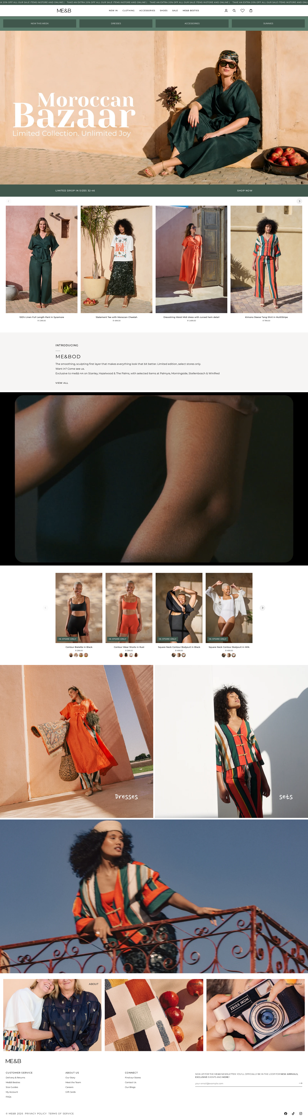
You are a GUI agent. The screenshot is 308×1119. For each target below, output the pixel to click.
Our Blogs (130, 1087)
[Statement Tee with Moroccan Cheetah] (116, 259)
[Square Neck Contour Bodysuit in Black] (174, 655)
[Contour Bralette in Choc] (81, 655)
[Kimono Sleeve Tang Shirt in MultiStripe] (266, 259)
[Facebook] (285, 1113)
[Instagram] (300, 1113)
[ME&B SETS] (231, 741)
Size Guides (12, 1087)
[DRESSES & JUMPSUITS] (76, 741)
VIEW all (62, 382)
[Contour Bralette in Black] (71, 655)
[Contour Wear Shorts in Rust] (121, 655)
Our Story (70, 1077)
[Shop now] (154, 190)
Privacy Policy (36, 1113)
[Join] (299, 1083)
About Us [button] (72, 1072)
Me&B (12, 1113)
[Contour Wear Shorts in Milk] (131, 655)
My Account (12, 1092)
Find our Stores (133, 1077)
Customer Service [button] (19, 1072)
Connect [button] (131, 1072)
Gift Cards (70, 1092)
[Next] (299, 201)
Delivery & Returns (15, 1077)
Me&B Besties (13, 1082)
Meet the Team (73, 1082)
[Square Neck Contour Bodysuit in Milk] (184, 655)
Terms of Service (61, 1113)
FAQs (8, 1097)
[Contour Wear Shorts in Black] (126, 655)
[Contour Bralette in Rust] (86, 655)
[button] (128, 10)
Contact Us (130, 1082)
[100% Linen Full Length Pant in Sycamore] (41, 259)
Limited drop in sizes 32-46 (75, 190)
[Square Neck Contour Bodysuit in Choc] (179, 655)
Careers (69, 1087)
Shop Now (244, 190)
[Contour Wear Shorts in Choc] (136, 655)
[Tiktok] (293, 1113)
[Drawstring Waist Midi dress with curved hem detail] (191, 259)
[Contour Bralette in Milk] (76, 655)
